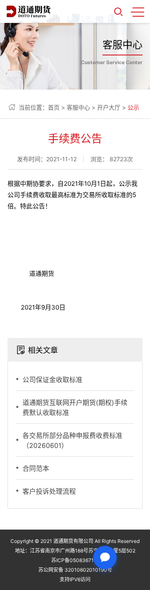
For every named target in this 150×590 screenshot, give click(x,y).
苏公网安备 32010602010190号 (75, 570)
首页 (54, 107)
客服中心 (78, 107)
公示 (133, 107)
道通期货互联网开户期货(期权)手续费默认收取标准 (75, 407)
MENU (137, 11)
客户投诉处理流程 (49, 491)
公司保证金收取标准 (52, 379)
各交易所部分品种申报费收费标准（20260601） (72, 440)
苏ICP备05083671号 (75, 560)
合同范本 (35, 468)
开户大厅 (108, 107)
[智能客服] (105, 557)
